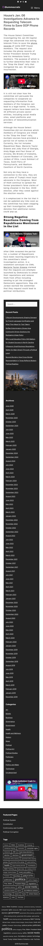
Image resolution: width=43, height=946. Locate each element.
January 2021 (11, 599)
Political (9, 745)
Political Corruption (10, 832)
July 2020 (9, 622)
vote (13, 897)
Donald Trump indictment (25, 852)
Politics (8, 761)
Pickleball (6, 876)
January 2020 (11, 646)
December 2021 (11, 559)
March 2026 (10, 414)
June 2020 (10, 626)
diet (14, 852)
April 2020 (9, 634)
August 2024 (10, 461)
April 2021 (9, 587)
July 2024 (9, 465)
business (21, 845)
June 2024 (10, 469)
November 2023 (12, 488)
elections (16, 855)
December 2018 (11, 697)
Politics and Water (12, 765)
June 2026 (10, 406)
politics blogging (32, 880)
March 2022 (10, 555)
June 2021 (9, 579)
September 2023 (12, 492)
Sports (19, 890)
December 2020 (12, 602)
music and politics (25, 872)
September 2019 (12, 661)
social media (31, 887)
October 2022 (11, 528)
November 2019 (11, 654)
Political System (9, 820)
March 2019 (10, 685)
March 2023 (10, 512)
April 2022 (9, 551)
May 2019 (9, 677)
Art (7, 710)
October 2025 (11, 422)
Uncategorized (11, 773)
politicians (8, 880)
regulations (32, 883)
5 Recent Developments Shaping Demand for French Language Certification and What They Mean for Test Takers (21, 321)
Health (8, 729)
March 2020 (10, 638)
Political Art (10, 749)
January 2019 (11, 693)
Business (9, 718)
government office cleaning (11, 858)
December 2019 (11, 650)
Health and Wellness (13, 733)
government (27, 855)
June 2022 (10, 544)
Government (10, 725)
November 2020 (12, 606)
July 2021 (9, 575)
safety (20, 887)
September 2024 (12, 457)
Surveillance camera (31, 890)
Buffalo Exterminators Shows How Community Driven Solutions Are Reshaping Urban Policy (18, 331)
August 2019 (10, 665)
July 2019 (9, 669)
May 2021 (9, 583)
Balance (6, 845)
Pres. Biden (8, 883)
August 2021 (10, 571)
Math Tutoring (9, 869)
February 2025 (11, 445)
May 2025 (9, 437)
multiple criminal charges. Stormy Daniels (22, 922)
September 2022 (12, 532)
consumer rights (32, 848)
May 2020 (9, 630)
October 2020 (11, 610)
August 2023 (10, 496)
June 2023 (10, 500)
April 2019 (9, 681)
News (8, 741)
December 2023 (12, 485)
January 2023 (11, 516)
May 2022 (9, 547)
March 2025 (10, 441)
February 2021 (11, 595)
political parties (28, 876)
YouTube (20, 897)
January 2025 (11, 449)
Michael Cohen (20, 869)
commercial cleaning (9, 848)
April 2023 (9, 508)
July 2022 (9, 540)
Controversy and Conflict (13, 828)
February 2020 (11, 642)
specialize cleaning (9, 890)
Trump (24, 894)
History (8, 737)
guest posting (31, 862)
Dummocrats (23, 944)
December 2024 (12, 453)
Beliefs (8, 714)
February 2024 (11, 481)
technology (8, 894)
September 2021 (12, 567)
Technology (10, 769)
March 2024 (10, 477)
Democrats (7, 852)
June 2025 (10, 433)
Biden (13, 845)
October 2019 (11, 657)
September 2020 (12, 614)
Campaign (29, 845)
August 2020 (10, 618)
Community (21, 848)
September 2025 (12, 426)
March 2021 (10, 591)
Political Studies (12, 753)
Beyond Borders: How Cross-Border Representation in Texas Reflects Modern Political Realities (21, 360)
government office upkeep (17, 862)
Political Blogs (16, 876)
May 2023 (9, 504)
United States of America (21, 939)
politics (20, 879)
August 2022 (10, 536)
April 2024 (9, 473)
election (7, 855)
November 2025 (12, 418)
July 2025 (9, 430)
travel (17, 894)
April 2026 (9, 410)
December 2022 (12, 520)
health (6, 865)
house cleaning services (18, 865)
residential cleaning (9, 887)
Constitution (8, 824)
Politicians (9, 757)
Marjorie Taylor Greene (15, 267)
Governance (10, 722)
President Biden (20, 883)
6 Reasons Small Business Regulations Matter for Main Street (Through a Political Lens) (21, 349)
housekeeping (31, 865)
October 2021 (11, 563)
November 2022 (12, 524)
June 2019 (9, 673)
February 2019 (11, 689)
